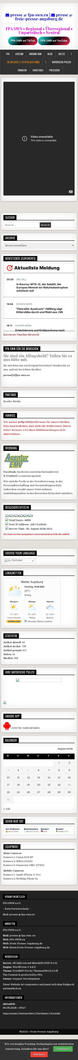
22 (59, 784)
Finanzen (22, 70)
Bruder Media (11, 401)
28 (49, 792)
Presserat (54, 70)
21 (49, 784)
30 (69, 792)
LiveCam (19, 54)
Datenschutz (26, 1013)
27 (38, 792)
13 (38, 777)
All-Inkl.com (19, 963)
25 (18, 792)
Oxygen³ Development (26, 978)
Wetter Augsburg (32, 582)
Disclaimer (42, 1013)
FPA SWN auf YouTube (54, 40)
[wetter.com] (14, 622)
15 (59, 777)
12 (28, 777)
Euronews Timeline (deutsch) (21, 334)
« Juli (6, 808)
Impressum (10, 1013)
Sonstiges (38, 70)
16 (69, 777)
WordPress (20, 967)
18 (18, 784)
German (17, 560)
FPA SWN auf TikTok (23, 40)
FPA (7, 54)
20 (38, 784)
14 (49, 777)
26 (28, 792)
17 (8, 784)
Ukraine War (35, 54)
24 (8, 792)
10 (8, 777)
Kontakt (55, 1013)
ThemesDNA (41, 970)
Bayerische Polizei (61, 62)
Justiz (61, 54)
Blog (50, 54)
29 (59, 792)
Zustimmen (63, 1048)
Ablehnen (39, 1054)
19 (28, 784)
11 (18, 777)
